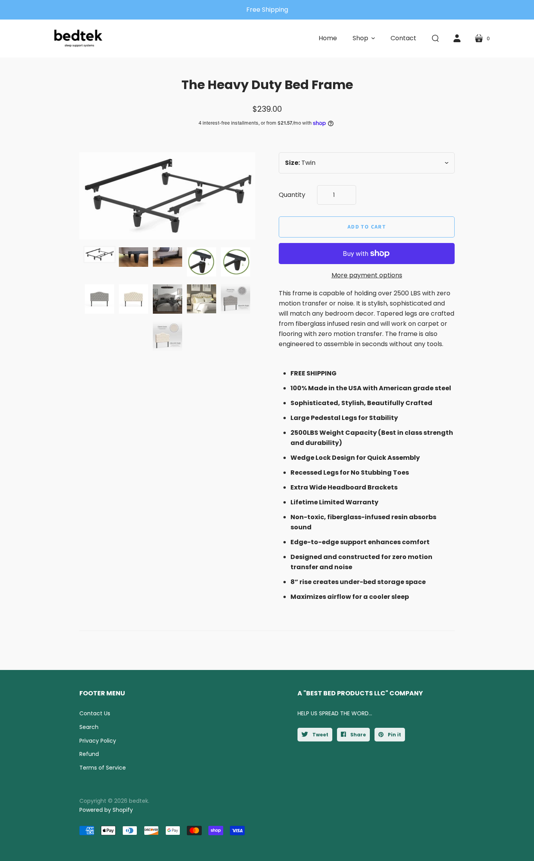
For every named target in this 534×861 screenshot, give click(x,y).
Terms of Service (102, 768)
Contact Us (94, 713)
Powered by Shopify (106, 810)
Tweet (319, 734)
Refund (89, 754)
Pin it (394, 734)
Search (89, 727)
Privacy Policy (97, 741)
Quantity (292, 194)
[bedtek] (78, 38)
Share (357, 734)
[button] (364, 38)
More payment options (367, 275)
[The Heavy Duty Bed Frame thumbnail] (99, 254)
